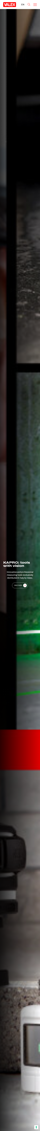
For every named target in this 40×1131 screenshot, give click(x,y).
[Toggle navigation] (35, 4)
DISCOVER (18, 585)
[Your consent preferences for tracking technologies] (36, 1127)
